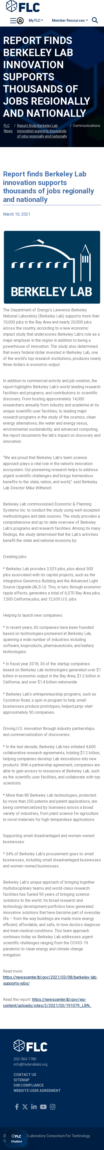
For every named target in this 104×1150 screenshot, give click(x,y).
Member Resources (68, 20)
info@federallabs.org (30, 1064)
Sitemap (22, 1080)
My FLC (34, 20)
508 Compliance (29, 1085)
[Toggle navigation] (13, 21)
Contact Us (25, 1075)
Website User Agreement (37, 1091)
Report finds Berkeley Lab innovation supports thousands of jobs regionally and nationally (42, 131)
